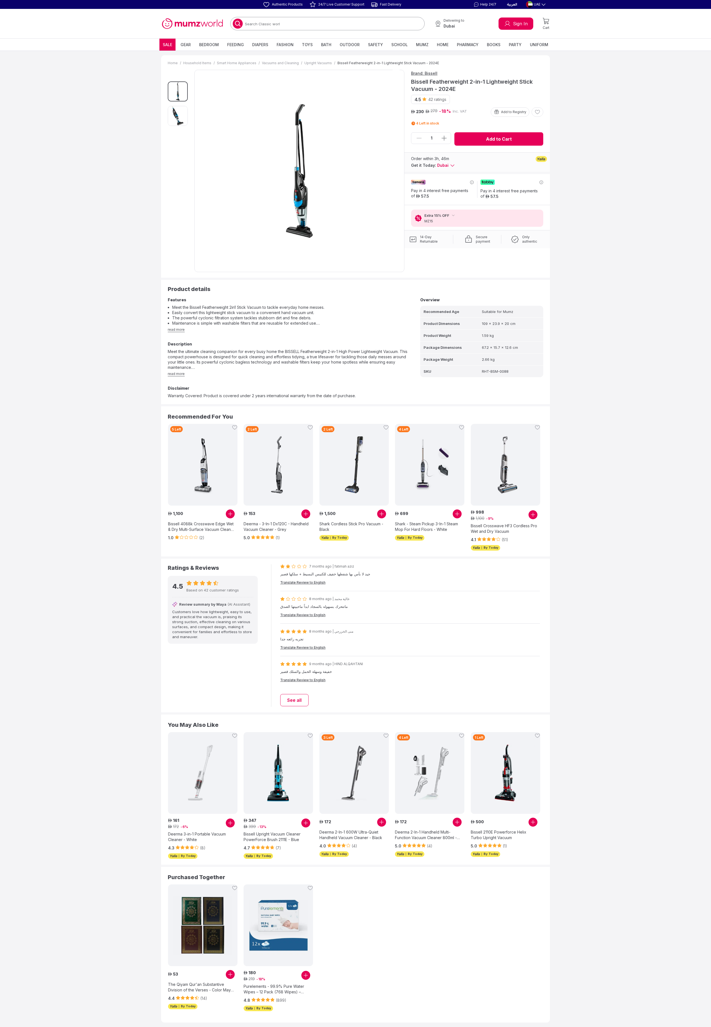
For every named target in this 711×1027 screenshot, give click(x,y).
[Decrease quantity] (419, 138)
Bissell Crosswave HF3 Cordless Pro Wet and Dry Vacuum (504, 528)
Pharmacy (468, 44)
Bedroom (209, 44)
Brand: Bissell (424, 73)
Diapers (260, 44)
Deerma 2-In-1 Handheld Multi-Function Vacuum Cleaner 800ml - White (426, 835)
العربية (512, 4)
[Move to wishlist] (537, 112)
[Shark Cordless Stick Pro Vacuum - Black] (354, 464)
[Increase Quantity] (444, 138)
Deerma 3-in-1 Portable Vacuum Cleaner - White (197, 837)
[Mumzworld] (192, 23)
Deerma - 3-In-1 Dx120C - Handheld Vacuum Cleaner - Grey (276, 526)
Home (443, 44)
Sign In (520, 23)
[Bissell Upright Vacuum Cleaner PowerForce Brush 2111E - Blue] (278, 773)
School (399, 44)
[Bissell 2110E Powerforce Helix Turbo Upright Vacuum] (505, 773)
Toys (307, 44)
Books (493, 44)
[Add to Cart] (230, 513)
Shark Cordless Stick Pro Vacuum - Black (351, 526)
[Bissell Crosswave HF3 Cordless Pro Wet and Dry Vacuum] (505, 464)
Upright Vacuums (318, 63)
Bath (326, 44)
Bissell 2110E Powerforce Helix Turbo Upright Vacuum (498, 835)
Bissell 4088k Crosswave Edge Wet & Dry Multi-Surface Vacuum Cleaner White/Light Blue (201, 526)
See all (294, 700)
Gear (186, 44)
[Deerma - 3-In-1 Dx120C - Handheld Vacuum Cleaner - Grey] (278, 464)
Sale (167, 44)
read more (176, 329)
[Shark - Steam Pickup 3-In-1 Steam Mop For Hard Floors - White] (429, 464)
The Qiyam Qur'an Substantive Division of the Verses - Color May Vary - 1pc (199, 987)
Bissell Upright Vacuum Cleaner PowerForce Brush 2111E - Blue (272, 837)
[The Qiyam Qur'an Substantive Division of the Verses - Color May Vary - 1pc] (202, 925)
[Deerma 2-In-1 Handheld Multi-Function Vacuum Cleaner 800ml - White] (429, 773)
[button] (484, 4)
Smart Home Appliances (236, 63)
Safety (375, 44)
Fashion (285, 44)
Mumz (422, 44)
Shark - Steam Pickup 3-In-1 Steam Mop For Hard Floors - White (426, 526)
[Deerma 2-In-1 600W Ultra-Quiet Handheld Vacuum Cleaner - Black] (354, 773)
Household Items (197, 63)
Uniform (539, 44)
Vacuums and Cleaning (280, 63)
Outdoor (350, 44)
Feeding (235, 44)
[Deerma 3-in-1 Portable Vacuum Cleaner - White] (202, 773)
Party (515, 44)
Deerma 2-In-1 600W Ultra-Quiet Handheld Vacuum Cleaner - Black (350, 835)
